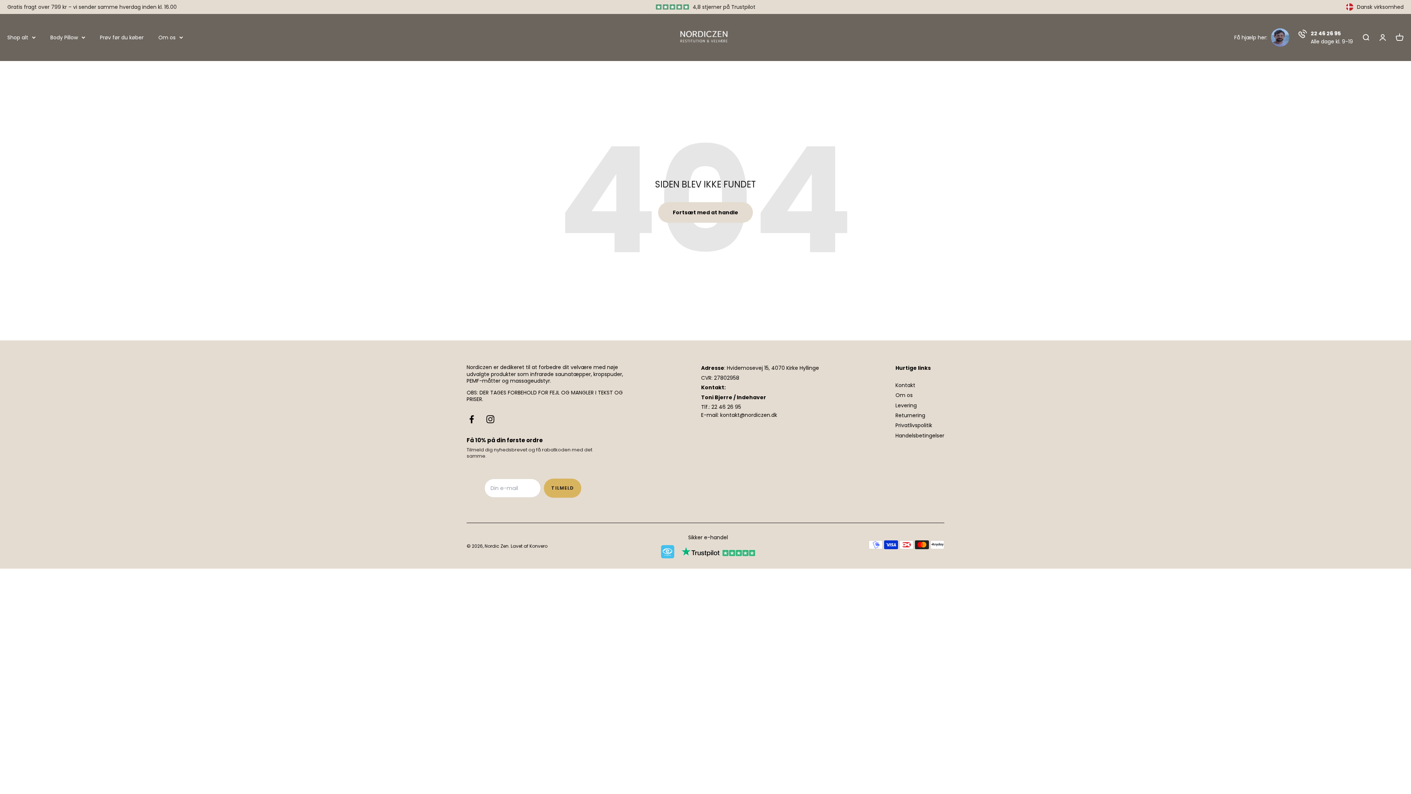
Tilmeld (562, 488)
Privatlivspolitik (913, 425)
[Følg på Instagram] (490, 419)
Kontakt (905, 385)
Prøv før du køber (122, 37)
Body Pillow (64, 37)
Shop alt (17, 37)
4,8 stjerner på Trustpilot (724, 7)
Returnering (910, 415)
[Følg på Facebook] (472, 419)
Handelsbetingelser (919, 435)
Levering (906, 405)
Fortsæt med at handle (705, 212)
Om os (167, 37)
